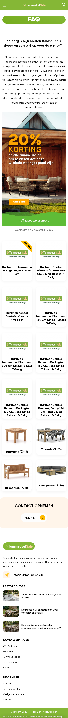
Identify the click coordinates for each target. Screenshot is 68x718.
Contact (7, 699)
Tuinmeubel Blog (12, 689)
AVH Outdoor (10, 646)
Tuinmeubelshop (11, 656)
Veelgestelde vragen (14, 694)
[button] (5, 5)
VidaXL (6, 667)
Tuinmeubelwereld (12, 662)
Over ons (8, 683)
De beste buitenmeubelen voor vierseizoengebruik (39, 611)
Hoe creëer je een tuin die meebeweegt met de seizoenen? (41, 626)
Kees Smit (8, 651)
